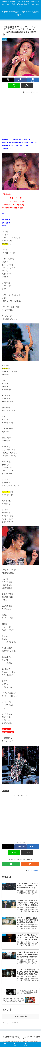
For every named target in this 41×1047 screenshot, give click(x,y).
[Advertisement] (20, 114)
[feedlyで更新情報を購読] (11, 864)
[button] (27, 85)
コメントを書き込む (20, 1016)
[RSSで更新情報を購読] (30, 864)
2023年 (6, 791)
